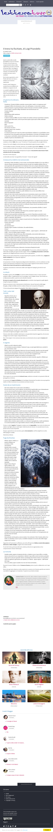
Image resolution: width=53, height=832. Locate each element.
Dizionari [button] (25, 1)
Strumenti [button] (18, 1)
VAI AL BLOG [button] (11, 717)
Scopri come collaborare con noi (12, 620)
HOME (12, 53)
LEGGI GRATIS (6, 55)
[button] (23, 5)
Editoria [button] (32, 1)
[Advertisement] (26, 36)
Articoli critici (18, 53)
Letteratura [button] (11, 1)
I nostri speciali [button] (39, 1)
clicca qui (25, 830)
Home (5, 1)
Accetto (47, 830)
